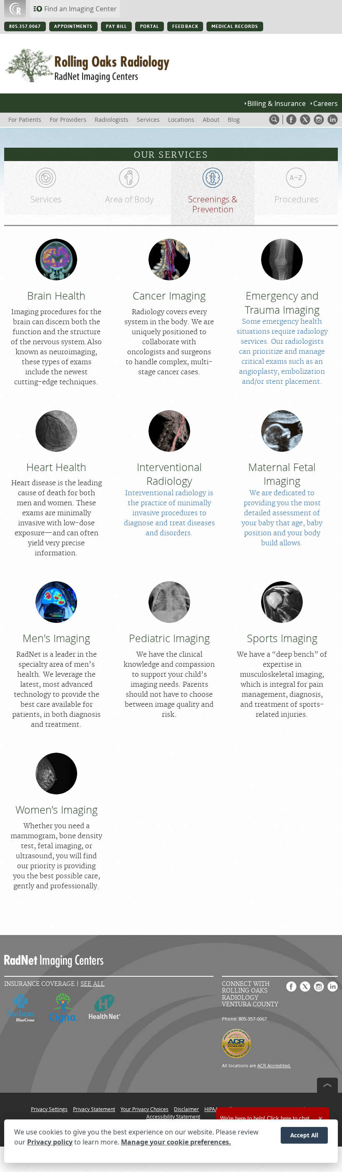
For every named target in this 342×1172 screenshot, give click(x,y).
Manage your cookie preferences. (176, 1142)
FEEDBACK (185, 26)
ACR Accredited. (274, 1065)
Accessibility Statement (173, 1116)
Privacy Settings (49, 1109)
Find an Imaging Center (80, 8)
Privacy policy (50, 1142)
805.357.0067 (25, 26)
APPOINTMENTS (73, 26)
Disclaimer (186, 1109)
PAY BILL (116, 26)
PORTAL (149, 26)
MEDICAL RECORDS (235, 26)
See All (92, 984)
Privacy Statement (94, 1109)
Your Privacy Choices (144, 1109)
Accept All (304, 1135)
